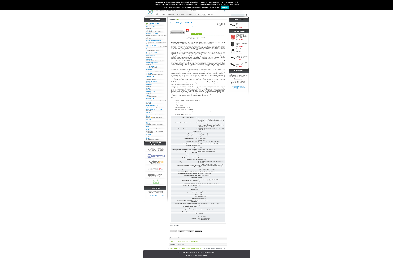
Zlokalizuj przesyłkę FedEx (238, 87)
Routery (158, 114)
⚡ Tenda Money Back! (156, 117)
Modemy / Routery (156, 42)
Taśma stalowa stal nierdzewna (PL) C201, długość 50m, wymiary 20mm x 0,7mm (241, 35)
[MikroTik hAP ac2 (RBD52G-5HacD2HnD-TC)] (232, 46)
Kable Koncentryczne (151, 78)
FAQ (179, 252)
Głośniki (148, 60)
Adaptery (163, 100)
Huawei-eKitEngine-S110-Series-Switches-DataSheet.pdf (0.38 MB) (186, 248)
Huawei (194, 27)
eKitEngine (176, 241)
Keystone (151, 139)
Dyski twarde (162, 60)
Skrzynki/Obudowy (159, 31)
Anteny (148, 114)
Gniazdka (148, 96)
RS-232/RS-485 (150, 67)
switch (192, 241)
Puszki (156, 50)
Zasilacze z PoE (159, 131)
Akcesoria (148, 42)
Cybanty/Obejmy (150, 31)
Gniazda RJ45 (163, 46)
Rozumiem (225, 7)
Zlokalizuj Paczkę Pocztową (238, 88)
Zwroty (200, 252)
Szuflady (154, 107)
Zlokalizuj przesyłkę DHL (238, 86)
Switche (161, 71)
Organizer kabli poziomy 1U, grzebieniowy (242, 24)
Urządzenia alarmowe (157, 74)
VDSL (155, 67)
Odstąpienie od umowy (209, 252)
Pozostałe (157, 46)
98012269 (181, 241)
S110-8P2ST (187, 241)
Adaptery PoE (149, 132)
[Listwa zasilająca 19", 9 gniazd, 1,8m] (232, 66)
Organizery (149, 107)
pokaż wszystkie (200, 37)
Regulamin (184, 252)
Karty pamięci (154, 60)
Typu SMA (157, 139)
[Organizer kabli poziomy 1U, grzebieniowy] (232, 27)
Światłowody (154, 96)
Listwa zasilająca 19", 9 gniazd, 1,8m (241, 63)
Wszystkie (148, 24)
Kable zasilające (150, 50)
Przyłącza (153, 79)
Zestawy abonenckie (151, 35)
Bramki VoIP (149, 128)
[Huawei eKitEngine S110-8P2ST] (173, 234)
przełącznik (196, 241)
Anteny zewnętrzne (162, 35)
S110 (201, 241)
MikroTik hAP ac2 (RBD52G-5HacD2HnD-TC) (241, 43)
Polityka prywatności (193, 252)
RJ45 (147, 139)
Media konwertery (156, 100)
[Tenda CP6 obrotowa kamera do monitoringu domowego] (232, 53)
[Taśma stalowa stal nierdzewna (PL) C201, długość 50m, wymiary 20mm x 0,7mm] (232, 39)
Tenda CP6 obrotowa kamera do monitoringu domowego (241, 50)
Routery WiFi (149, 71)
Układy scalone (150, 46)
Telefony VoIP (156, 128)
